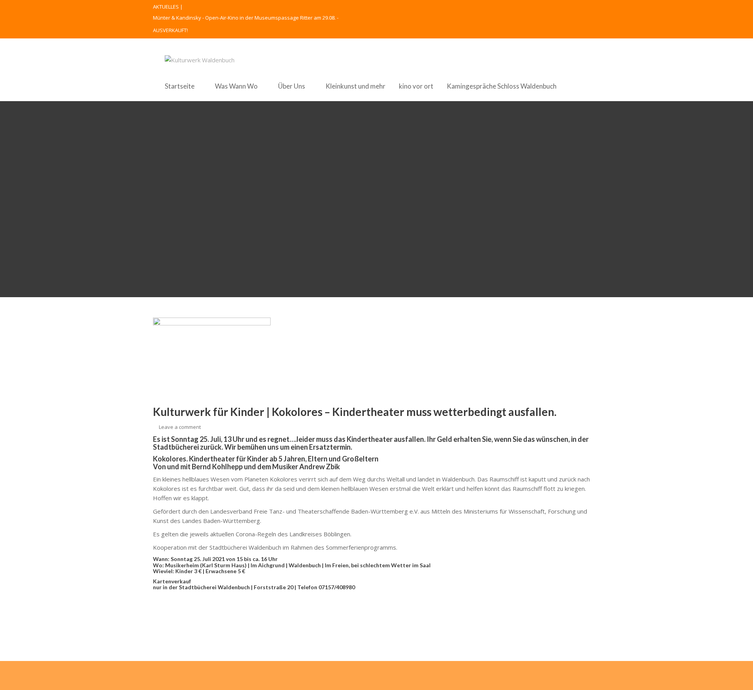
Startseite (180, 86)
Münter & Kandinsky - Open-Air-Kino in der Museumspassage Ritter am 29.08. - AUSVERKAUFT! (245, 24)
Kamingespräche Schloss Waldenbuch (502, 86)
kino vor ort (416, 86)
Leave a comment (180, 426)
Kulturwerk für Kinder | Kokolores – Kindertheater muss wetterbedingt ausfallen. (355, 411)
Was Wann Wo (236, 86)
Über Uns (291, 86)
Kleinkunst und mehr (356, 86)
